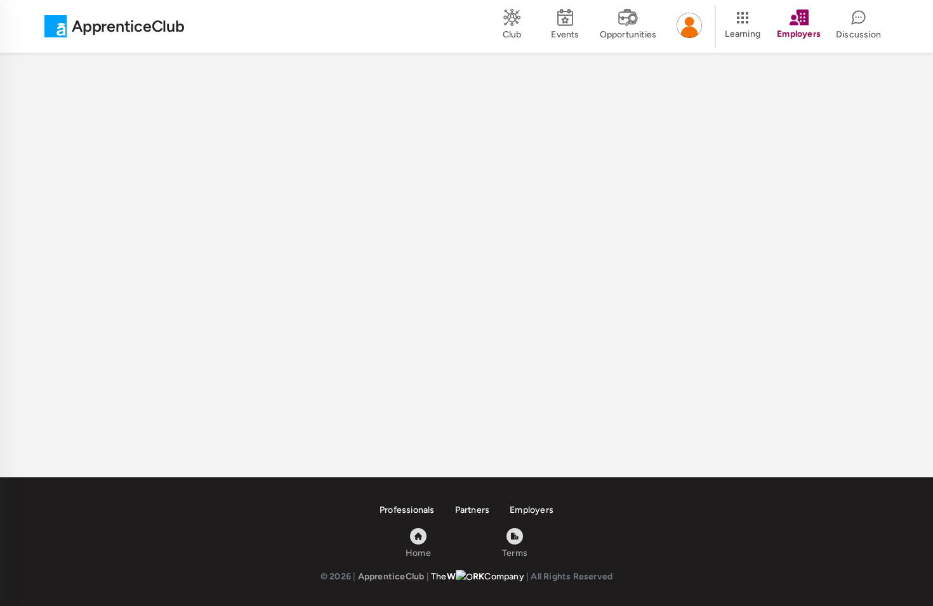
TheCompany (477, 576)
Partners (472, 510)
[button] (689, 26)
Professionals (407, 510)
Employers (531, 510)
